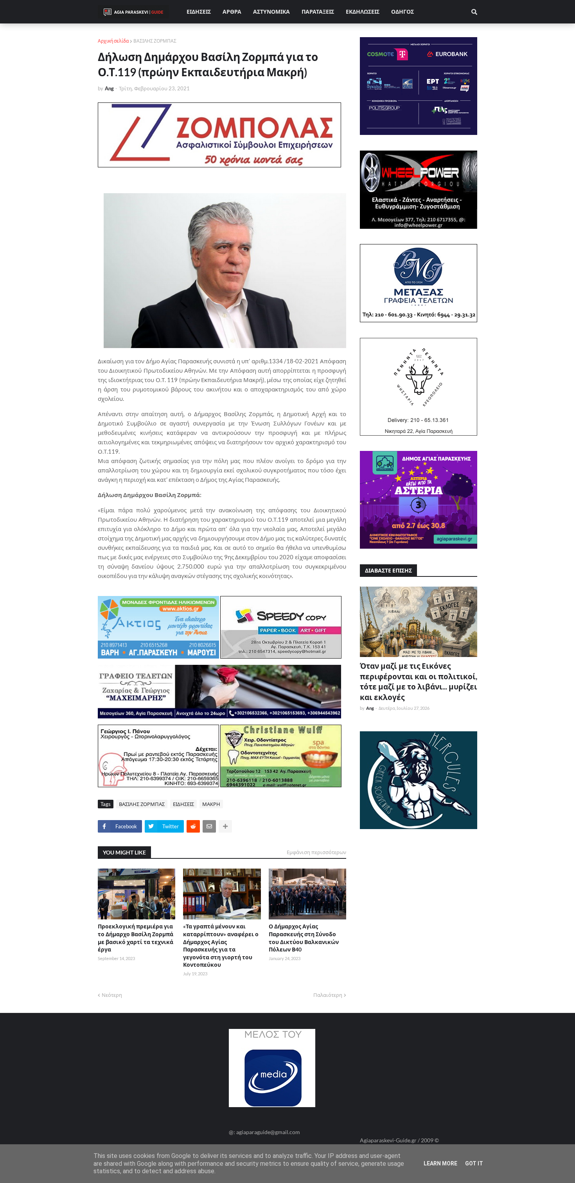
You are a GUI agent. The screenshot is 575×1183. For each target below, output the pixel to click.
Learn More (440, 1163)
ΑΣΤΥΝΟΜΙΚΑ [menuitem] (271, 11)
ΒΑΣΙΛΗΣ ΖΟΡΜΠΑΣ (154, 41)
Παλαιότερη (327, 995)
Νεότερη (112, 995)
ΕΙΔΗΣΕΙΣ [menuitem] (199, 11)
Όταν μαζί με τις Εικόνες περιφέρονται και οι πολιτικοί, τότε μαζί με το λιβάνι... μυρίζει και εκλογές (418, 681)
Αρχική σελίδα (113, 41)
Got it (474, 1163)
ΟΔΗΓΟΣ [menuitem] (402, 11)
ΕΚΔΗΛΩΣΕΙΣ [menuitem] (362, 11)
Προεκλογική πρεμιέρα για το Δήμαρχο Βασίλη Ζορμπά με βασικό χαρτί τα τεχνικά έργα (135, 938)
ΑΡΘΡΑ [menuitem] (232, 11)
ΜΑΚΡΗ (211, 804)
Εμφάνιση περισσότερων (316, 852)
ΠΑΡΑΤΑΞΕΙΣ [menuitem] (318, 11)
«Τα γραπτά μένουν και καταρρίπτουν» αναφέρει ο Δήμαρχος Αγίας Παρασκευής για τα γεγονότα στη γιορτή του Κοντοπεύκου (221, 945)
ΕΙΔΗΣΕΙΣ (183, 804)
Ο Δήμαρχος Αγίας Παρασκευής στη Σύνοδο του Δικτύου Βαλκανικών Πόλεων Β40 (304, 938)
